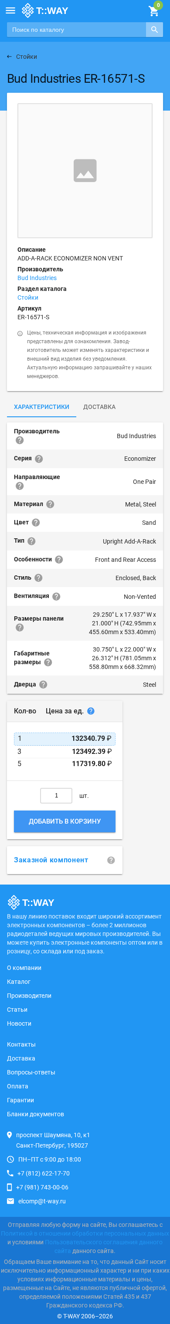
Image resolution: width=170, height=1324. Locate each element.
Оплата (17, 1086)
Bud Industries (37, 277)
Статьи (17, 1009)
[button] (10, 10)
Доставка (99, 406)
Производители (29, 995)
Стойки (27, 297)
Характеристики (41, 406)
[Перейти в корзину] (154, 11)
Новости (19, 1023)
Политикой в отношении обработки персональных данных (85, 1233)
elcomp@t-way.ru (42, 1201)
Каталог (19, 981)
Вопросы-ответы (31, 1072)
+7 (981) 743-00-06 (42, 1187)
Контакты (21, 1044)
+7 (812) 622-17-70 (43, 1173)
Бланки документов (35, 1114)
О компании (24, 967)
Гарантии (20, 1100)
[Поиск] (154, 29)
